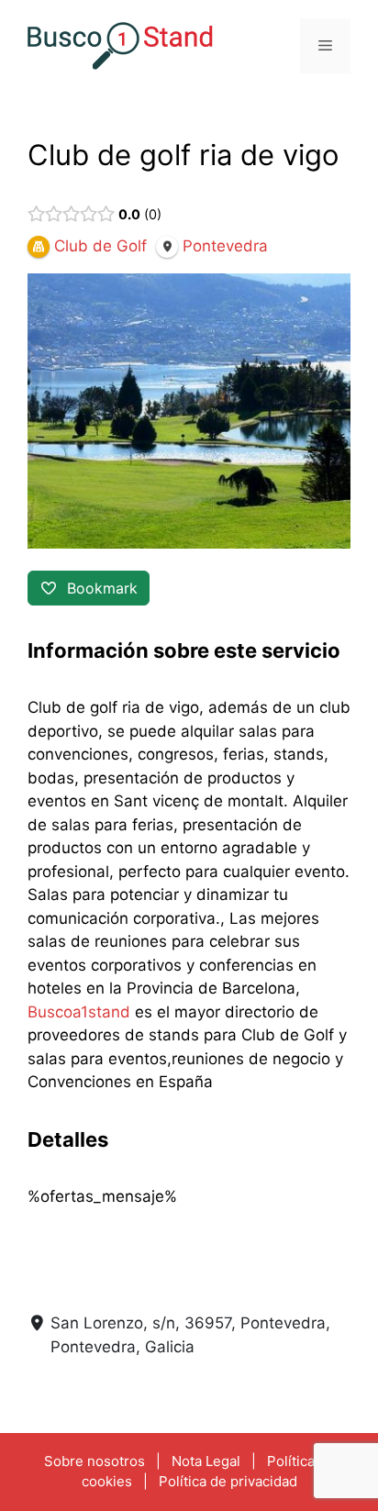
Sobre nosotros (94, 1461)
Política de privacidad (228, 1481)
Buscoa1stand (79, 1012)
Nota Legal (206, 1461)
